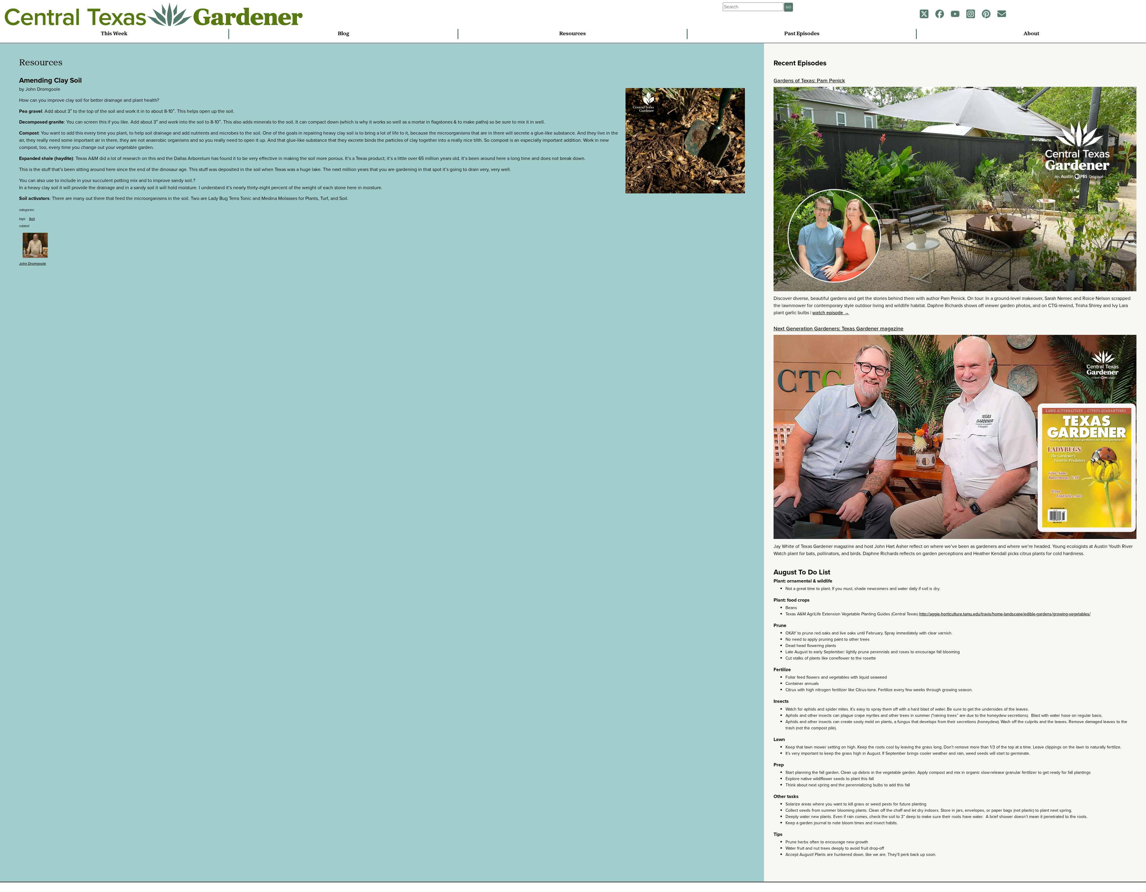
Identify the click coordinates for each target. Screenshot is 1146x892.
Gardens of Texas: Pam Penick (809, 80)
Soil (32, 218)
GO (788, 7)
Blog (343, 34)
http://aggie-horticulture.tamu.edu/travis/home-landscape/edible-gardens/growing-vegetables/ (1004, 614)
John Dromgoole (32, 263)
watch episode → (830, 312)
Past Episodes (802, 34)
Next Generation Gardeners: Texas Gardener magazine (838, 328)
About (1031, 34)
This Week (114, 34)
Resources (572, 34)
